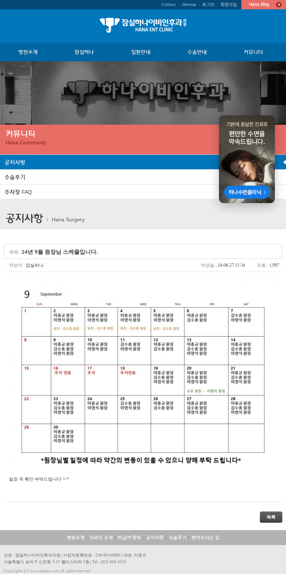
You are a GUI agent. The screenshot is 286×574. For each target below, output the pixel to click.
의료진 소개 (101, 537)
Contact (169, 4)
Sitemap (189, 4)
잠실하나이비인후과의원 (143, 25)
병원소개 (76, 537)
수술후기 (178, 537)
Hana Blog (263, 4)
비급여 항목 (129, 537)
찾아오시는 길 (205, 537)
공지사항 (155, 537)
